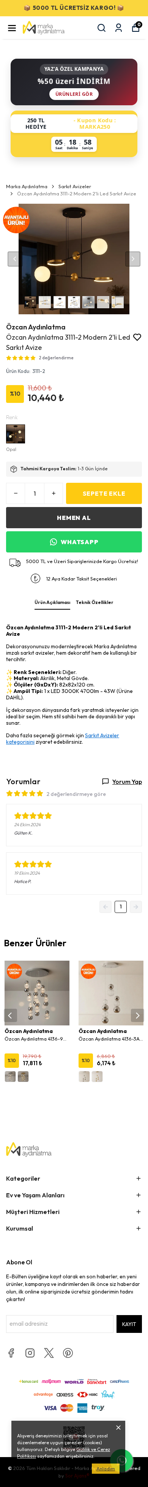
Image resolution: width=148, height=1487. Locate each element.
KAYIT (129, 1324)
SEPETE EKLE (104, 493)
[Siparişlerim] (118, 28)
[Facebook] (11, 1353)
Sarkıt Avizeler (74, 186)
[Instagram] (30, 1353)
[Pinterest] (68, 1353)
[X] (49, 1353)
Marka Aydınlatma (26, 186)
